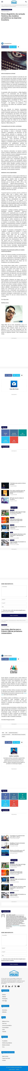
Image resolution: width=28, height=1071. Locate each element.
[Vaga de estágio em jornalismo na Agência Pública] (5, 543)
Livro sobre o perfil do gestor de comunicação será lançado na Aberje (17, 492)
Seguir (14, 429)
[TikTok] (12, 986)
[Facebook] (2, 986)
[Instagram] (6, 986)
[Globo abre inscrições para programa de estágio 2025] (5, 520)
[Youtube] (18, 986)
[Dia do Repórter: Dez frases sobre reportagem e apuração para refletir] (5, 535)
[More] (18, 47)
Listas (11, 532)
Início (2, 5)
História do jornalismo (7, 5)
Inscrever (14, 436)
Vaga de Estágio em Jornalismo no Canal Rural (18, 527)
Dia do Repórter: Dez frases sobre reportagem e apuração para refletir (18, 535)
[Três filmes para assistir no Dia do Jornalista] (5, 486)
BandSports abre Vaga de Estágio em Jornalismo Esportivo (18, 512)
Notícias (3, 495)
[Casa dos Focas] (2, 43)
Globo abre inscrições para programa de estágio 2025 (16, 520)
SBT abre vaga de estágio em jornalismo (17, 498)
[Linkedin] (9, 986)
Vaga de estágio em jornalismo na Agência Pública (18, 542)
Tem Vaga (3, 502)
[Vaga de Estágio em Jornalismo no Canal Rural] (5, 528)
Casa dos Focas (8, 43)
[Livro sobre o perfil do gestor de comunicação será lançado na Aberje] (5, 493)
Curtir (5, 429)
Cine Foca (3, 487)
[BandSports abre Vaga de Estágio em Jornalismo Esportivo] (5, 513)
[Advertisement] (14, 32)
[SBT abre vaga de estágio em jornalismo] (5, 500)
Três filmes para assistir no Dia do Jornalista (18, 484)
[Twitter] (15, 986)
